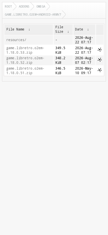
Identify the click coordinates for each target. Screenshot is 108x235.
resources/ (16, 40)
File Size (59, 29)
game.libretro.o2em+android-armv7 (33, 14)
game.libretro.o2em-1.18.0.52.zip (25, 60)
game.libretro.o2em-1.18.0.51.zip (25, 70)
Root (8, 6)
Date (79, 29)
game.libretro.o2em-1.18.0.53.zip (25, 50)
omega (40, 6)
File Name (15, 29)
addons (24, 6)
